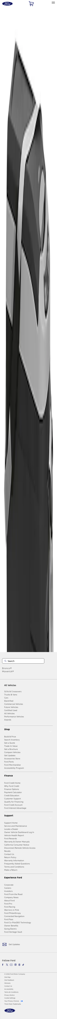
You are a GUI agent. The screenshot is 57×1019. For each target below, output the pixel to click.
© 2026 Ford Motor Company (14, 974)
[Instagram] (15, 965)
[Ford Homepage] (9, 1012)
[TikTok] (23, 965)
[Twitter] (7, 965)
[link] (7, 977)
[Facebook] (3, 965)
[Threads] (19, 965)
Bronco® (7, 668)
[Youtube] (11, 965)
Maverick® (8, 671)
